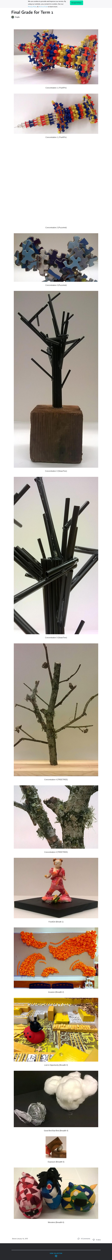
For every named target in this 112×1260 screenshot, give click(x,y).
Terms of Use (43, 6)
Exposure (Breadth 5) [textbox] (56, 1162)
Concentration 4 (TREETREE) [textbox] (56, 780)
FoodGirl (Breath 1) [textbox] (56, 922)
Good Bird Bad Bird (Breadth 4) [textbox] (56, 1131)
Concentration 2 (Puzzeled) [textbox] (56, 227)
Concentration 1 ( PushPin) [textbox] (56, 88)
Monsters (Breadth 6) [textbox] (56, 1222)
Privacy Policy (32, 6)
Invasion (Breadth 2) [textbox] (56, 992)
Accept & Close (77, 3)
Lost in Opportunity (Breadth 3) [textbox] (56, 1065)
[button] (79, 1238)
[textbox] (56, 625)
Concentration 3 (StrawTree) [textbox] (56, 471)
